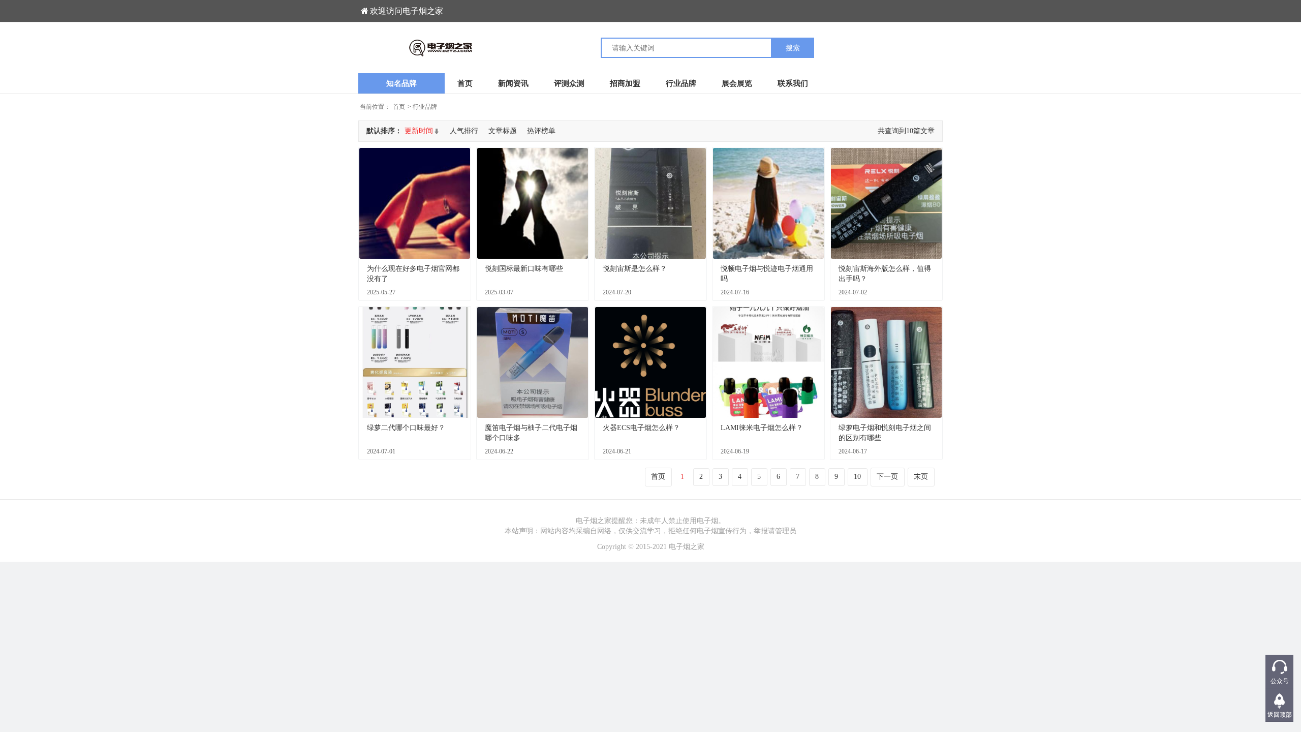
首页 (465, 83)
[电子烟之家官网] (504, 47)
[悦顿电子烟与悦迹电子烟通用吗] (768, 203)
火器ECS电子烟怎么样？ (641, 428)
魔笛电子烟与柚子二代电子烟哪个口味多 (531, 433)
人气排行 (464, 131)
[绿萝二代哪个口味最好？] (414, 362)
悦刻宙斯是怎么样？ (635, 268)
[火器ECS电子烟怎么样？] (650, 362)
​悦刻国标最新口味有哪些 (524, 268)
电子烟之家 (686, 547)
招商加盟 (625, 83)
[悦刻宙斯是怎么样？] (650, 203)
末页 (921, 476)
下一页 (887, 476)
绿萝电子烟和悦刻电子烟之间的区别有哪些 (885, 433)
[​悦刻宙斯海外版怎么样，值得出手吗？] (886, 203)
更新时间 (419, 131)
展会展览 (737, 83)
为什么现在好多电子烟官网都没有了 (413, 274)
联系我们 (793, 83)
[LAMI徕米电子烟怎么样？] (768, 362)
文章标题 (502, 131)
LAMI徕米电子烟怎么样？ (762, 428)
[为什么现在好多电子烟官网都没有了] (414, 203)
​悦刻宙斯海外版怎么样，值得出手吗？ (885, 274)
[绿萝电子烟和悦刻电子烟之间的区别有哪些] (886, 362)
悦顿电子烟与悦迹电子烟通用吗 (767, 274)
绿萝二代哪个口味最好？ (406, 428)
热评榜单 (541, 131)
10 (857, 476)
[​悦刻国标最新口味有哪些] (532, 203)
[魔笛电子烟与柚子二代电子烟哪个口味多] (532, 362)
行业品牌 (681, 83)
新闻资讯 (513, 83)
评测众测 (569, 83)
